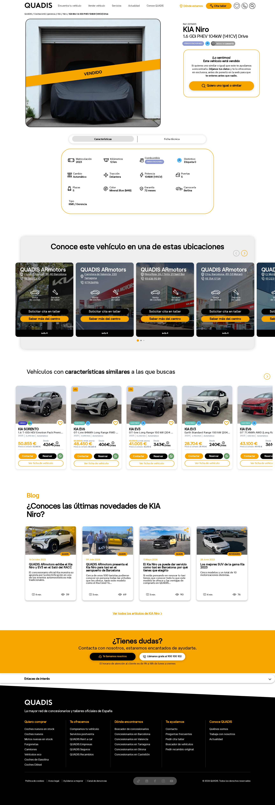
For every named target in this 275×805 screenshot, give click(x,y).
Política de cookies (34, 781)
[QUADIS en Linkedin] (147, 781)
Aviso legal (53, 781)
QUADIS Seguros (80, 749)
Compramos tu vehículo (84, 729)
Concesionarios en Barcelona (132, 734)
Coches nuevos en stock (39, 729)
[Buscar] (252, 6)
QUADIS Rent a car (81, 739)
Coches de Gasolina (37, 759)
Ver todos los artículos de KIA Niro (136, 613)
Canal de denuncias (97, 781)
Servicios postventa (82, 734)
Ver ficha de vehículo (40, 463)
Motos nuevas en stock (39, 739)
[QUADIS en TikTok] (138, 781)
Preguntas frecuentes (179, 734)
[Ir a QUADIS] (38, 6)
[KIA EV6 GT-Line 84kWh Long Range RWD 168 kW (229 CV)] (96, 404)
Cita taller (220, 6)
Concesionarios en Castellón (132, 754)
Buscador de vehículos (179, 744)
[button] (244, 253)
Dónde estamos (193, 6)
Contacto (171, 729)
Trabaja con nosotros (222, 734)
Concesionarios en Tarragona (132, 744)
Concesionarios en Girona (130, 749)
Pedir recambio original (180, 749)
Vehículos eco (33, 754)
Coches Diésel (33, 764)
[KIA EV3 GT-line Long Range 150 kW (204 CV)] (152, 404)
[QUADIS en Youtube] (172, 781)
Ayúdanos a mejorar (73, 781)
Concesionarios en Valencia (131, 739)
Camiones (31, 749)
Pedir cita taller (175, 739)
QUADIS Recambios (82, 754)
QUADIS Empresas (81, 744)
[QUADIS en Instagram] (163, 781)
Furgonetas (31, 744)
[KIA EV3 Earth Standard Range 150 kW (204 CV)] (207, 404)
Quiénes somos (218, 729)
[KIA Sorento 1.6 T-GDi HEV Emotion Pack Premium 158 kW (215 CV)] (41, 404)
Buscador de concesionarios (132, 729)
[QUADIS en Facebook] (155, 781)
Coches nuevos (34, 734)
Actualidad (216, 739)
